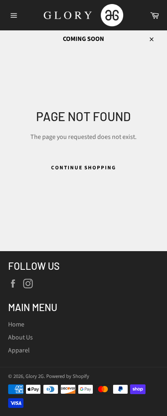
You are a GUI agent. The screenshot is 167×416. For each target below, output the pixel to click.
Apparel (19, 350)
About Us (20, 337)
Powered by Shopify (67, 376)
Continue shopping (83, 167)
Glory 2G (35, 376)
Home (16, 324)
